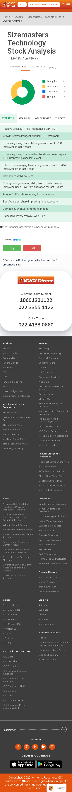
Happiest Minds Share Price (54, 461)
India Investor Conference (16, 395)
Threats (60, 118)
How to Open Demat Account (14, 577)
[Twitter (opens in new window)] (35, 747)
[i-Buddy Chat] (56, 785)
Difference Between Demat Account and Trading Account (17, 567)
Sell (32, 248)
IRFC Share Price (11, 429)
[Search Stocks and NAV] (63, 4)
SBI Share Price (11, 412)
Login (22, 5)
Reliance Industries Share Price (16, 419)
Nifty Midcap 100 (11, 624)
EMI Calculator (46, 530)
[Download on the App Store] (23, 764)
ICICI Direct (8, 695)
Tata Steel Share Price (15, 443)
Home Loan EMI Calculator (53, 558)
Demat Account (47, 581)
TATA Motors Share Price (52, 485)
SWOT (25, 67)
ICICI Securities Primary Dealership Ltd (15, 706)
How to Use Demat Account (18, 529)
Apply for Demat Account (44, 5)
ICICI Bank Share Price (50, 490)
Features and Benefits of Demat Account (16, 543)
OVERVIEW (14, 67)
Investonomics (46, 624)
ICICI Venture (9, 690)
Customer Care (47, 362)
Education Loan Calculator (53, 563)
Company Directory (13, 448)
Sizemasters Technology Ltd (44, 17)
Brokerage (44, 348)
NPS (5, 377)
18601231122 (36, 300)
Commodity (9, 358)
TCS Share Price (47, 466)
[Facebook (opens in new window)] (18, 747)
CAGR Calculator (47, 554)
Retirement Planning (50, 353)
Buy (12, 248)
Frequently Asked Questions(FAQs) (48, 420)
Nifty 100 (7, 633)
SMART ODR (45, 398)
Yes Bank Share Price (14, 439)
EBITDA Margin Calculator (52, 516)
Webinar (43, 609)
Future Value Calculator (51, 521)
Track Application (48, 659)
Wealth (43, 367)
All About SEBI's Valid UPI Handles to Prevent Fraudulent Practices (16, 507)
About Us (44, 381)
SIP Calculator (46, 549)
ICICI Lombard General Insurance (15, 672)
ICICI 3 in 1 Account (49, 577)
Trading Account (47, 586)
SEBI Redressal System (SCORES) (51, 405)
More (53, 68)
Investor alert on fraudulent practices (53, 412)
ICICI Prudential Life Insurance (13, 680)
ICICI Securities (11, 666)
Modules (43, 619)
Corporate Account (49, 591)
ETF (5, 372)
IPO (5, 386)
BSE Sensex (9, 619)
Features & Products (50, 426)
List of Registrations (50, 440)
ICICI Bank (8, 656)
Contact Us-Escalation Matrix (51, 388)
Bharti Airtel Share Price (51, 476)
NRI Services (45, 372)
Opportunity (43, 118)
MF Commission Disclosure (53, 435)
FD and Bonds (10, 362)
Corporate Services (49, 377)
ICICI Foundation (11, 661)
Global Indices (10, 605)
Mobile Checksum (48, 654)
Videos (43, 614)
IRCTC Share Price (12, 424)
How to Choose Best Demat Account (18, 536)
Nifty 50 (7, 643)
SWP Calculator (47, 544)
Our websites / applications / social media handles (53, 644)
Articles (43, 605)
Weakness (24, 118)
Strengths (8, 118)
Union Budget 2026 (13, 391)
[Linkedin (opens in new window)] (44, 747)
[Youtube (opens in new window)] (52, 747)
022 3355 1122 (36, 307)
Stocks (19, 17)
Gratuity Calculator (49, 535)
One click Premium (49, 358)
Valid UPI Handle (48, 445)
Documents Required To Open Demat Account (16, 551)
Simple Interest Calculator (53, 504)
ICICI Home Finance (13, 700)
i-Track (42, 637)
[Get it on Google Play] (49, 764)
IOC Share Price (11, 434)
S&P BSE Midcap (12, 609)
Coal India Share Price (51, 480)
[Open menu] (68, 4)
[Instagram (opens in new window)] (27, 747)
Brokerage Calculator (50, 540)
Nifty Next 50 (9, 628)
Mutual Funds (10, 353)
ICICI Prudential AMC (14, 686)
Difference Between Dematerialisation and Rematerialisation (15, 517)
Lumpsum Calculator (50, 525)
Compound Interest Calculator (49, 510)
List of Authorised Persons (53, 650)
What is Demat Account (15, 525)
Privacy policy (46, 394)
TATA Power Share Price (52, 471)
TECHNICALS (38, 67)
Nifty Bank (8, 638)
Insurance (8, 367)
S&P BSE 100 (10, 614)
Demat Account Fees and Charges (16, 558)
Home (6, 17)
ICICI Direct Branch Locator (53, 431)
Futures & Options (12, 381)
